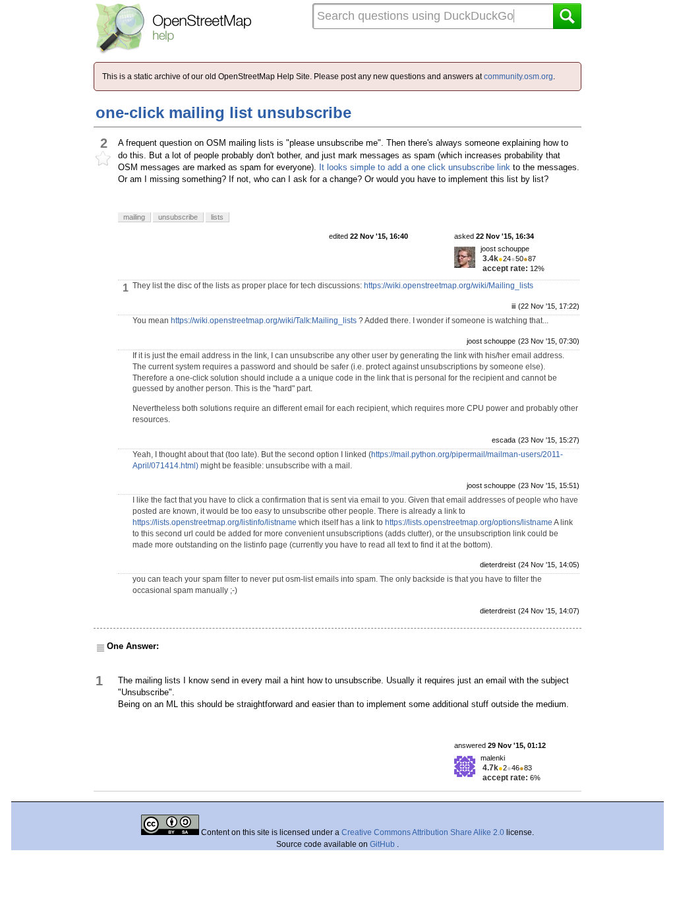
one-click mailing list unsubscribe (223, 112)
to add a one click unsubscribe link (444, 167)
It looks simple (347, 167)
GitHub (383, 844)
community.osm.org (518, 76)
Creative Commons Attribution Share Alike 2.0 (422, 832)
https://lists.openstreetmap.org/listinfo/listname (214, 522)
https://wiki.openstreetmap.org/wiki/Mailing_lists (448, 285)
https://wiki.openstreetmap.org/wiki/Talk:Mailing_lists (264, 320)
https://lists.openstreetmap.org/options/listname (468, 522)
